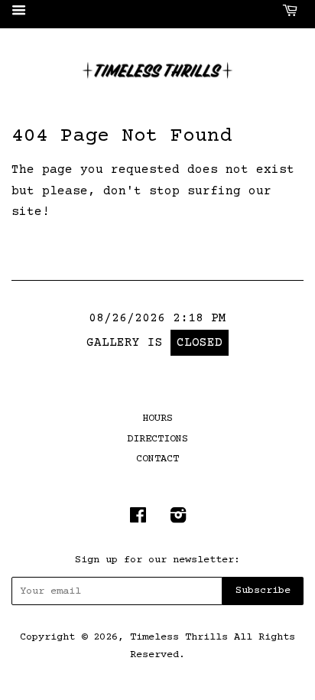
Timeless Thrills (179, 637)
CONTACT (157, 459)
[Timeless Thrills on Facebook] (138, 519)
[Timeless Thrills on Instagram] (178, 519)
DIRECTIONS (157, 439)
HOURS (157, 418)
